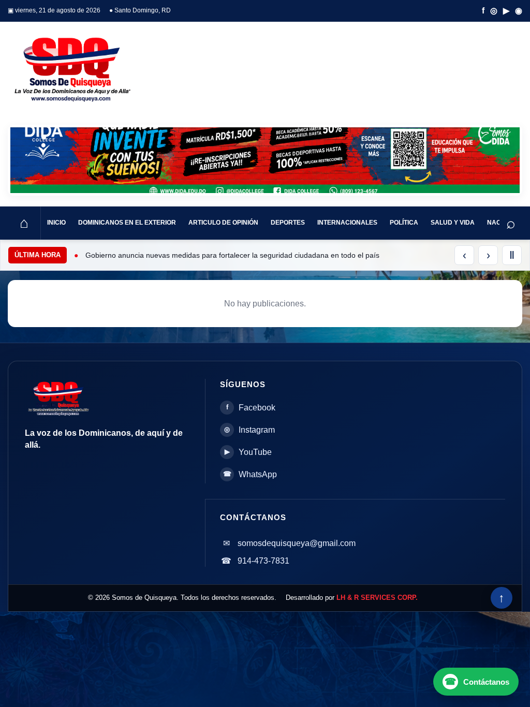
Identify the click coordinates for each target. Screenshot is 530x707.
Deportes (288, 222)
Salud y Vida (453, 222)
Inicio (56, 222)
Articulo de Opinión (223, 222)
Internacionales (347, 222)
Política (404, 222)
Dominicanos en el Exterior (127, 222)
